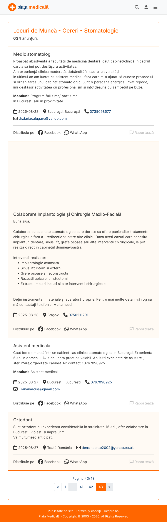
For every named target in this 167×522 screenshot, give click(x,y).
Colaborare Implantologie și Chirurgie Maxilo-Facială (67, 214)
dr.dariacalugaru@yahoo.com (43, 118)
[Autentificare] (146, 7)
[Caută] (137, 7)
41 (81, 487)
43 (101, 487)
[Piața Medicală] (28, 7)
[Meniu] (155, 7)
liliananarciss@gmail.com (39, 389)
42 (91, 487)
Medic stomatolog (31, 54)
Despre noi (111, 511)
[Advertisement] (83, 179)
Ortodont (22, 419)
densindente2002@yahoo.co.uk (108, 447)
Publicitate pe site (60, 511)
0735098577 (100, 111)
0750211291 (78, 315)
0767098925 (101, 382)
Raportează (144, 132)
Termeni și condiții (88, 511)
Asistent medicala (31, 345)
